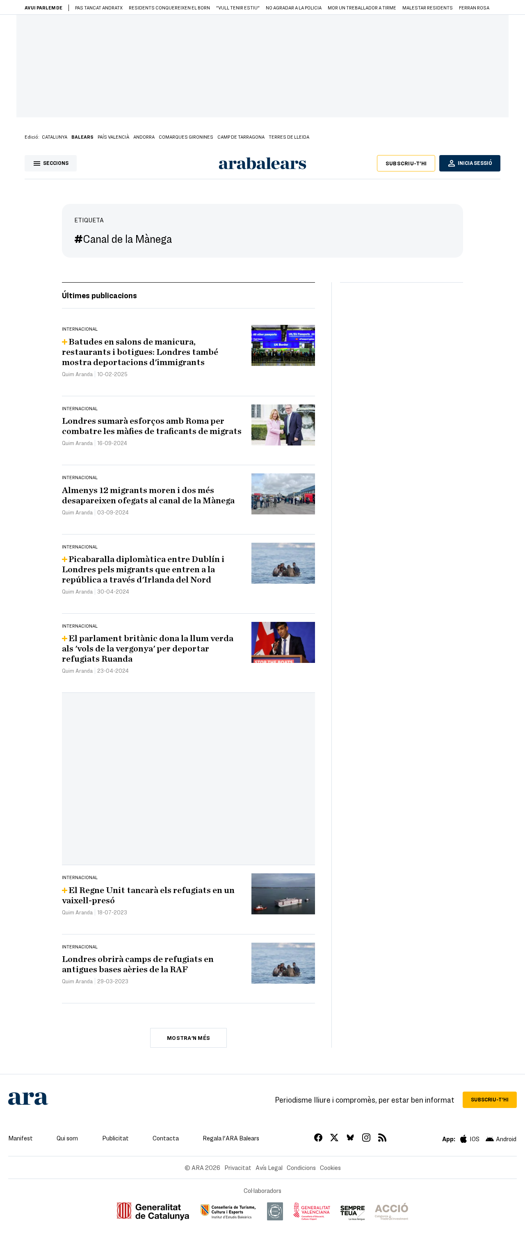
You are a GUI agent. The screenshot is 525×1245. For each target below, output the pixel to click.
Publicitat (115, 1138)
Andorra (144, 136)
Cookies (330, 1167)
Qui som (67, 1138)
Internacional (80, 328)
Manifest (20, 1138)
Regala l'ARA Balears (231, 1138)
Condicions (301, 1167)
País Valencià (113, 136)
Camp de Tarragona (241, 136)
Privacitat (237, 1167)
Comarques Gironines (186, 136)
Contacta (166, 1138)
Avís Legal (269, 1167)
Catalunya (54, 136)
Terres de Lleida (289, 136)
